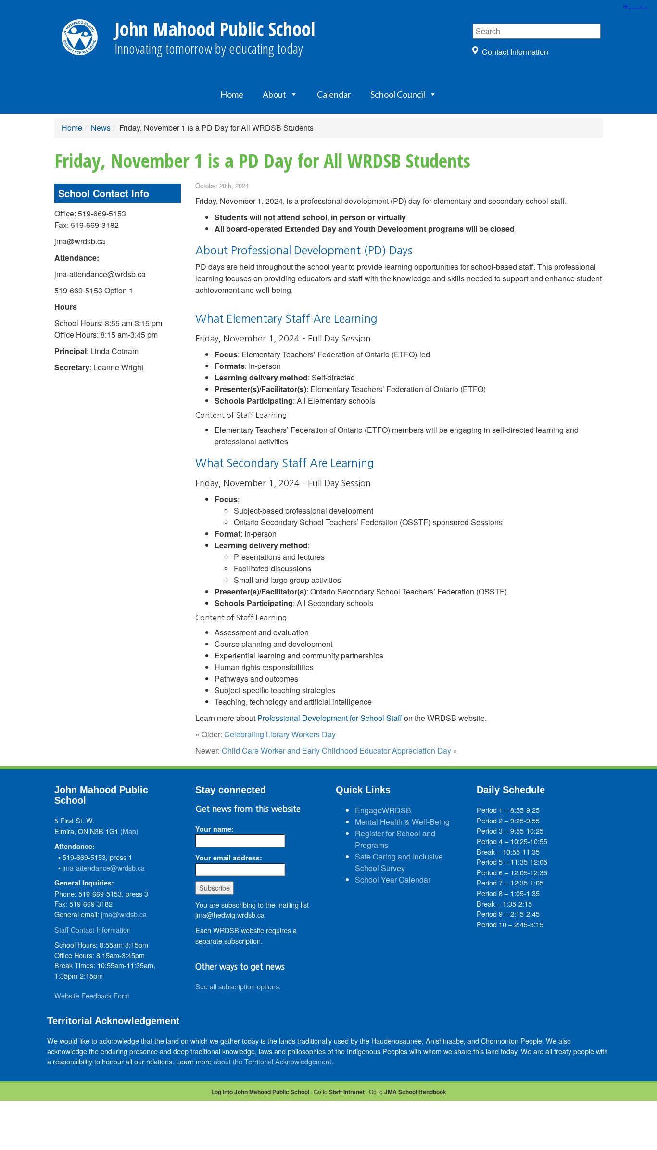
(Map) (129, 831)
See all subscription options (237, 986)
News (101, 127)
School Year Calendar (392, 879)
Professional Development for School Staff (329, 717)
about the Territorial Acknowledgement (272, 1061)
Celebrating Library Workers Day (280, 734)
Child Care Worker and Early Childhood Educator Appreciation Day (336, 750)
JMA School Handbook (415, 1091)
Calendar (334, 94)
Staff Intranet (347, 1091)
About (274, 94)
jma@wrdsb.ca (124, 914)
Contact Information (515, 51)
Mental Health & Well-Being (402, 821)
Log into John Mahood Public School (260, 1091)
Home (231, 94)
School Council (397, 94)
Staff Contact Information (92, 929)
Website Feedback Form (92, 995)
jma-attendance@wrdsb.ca (104, 867)
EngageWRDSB (383, 810)
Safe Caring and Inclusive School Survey (399, 862)
